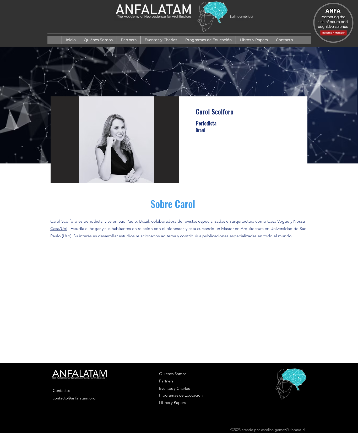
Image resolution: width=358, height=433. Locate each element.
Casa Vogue (278, 221)
